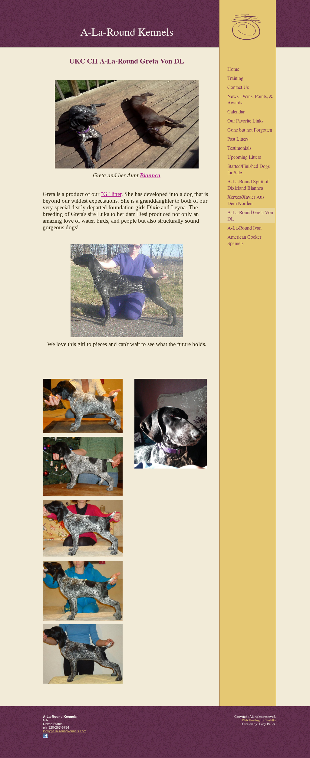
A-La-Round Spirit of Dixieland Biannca (248, 184)
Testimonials (239, 148)
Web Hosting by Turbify (259, 720)
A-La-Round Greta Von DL (250, 215)
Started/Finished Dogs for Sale (248, 169)
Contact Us (238, 87)
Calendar (236, 111)
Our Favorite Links (245, 120)
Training (235, 78)
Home (233, 69)
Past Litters (238, 139)
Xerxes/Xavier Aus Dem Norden (245, 200)
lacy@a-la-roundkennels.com (64, 731)
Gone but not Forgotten (249, 129)
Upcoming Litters (244, 157)
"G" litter (111, 194)
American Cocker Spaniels (244, 240)
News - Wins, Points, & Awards (250, 99)
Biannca (150, 175)
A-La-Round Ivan (244, 227)
